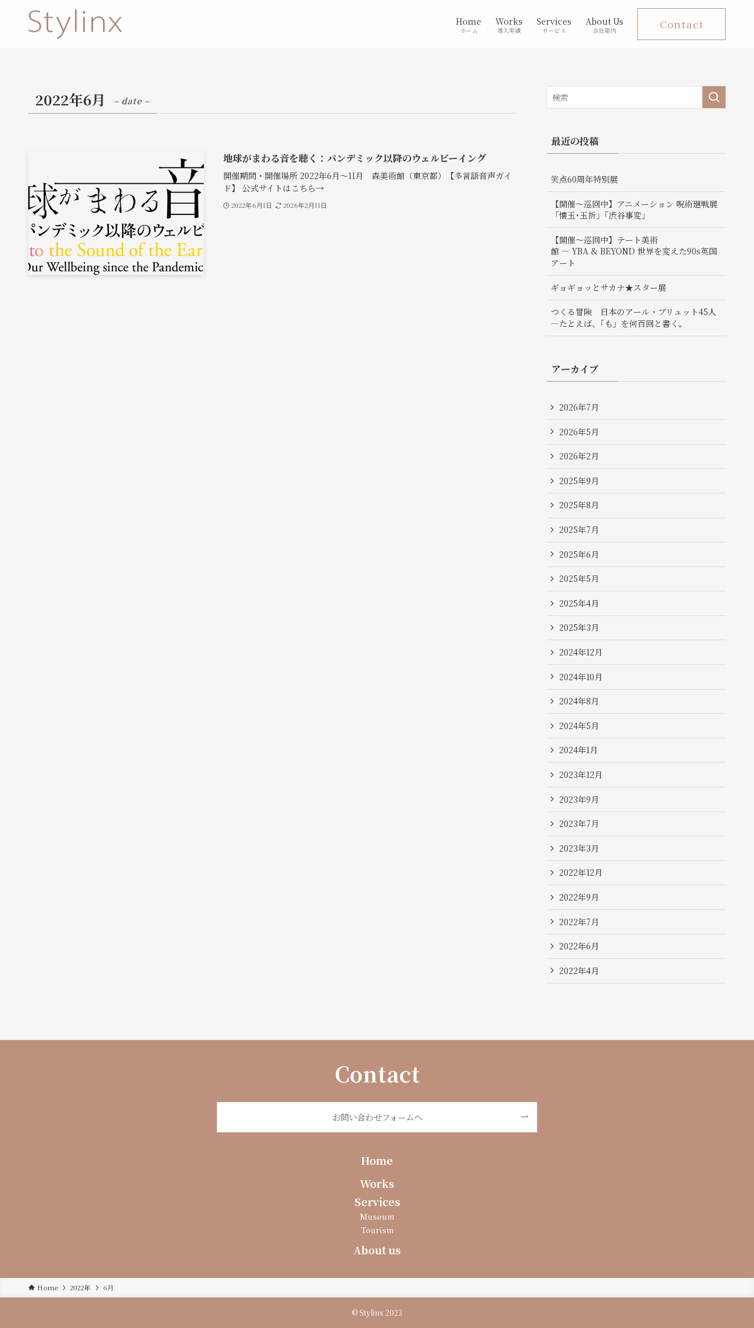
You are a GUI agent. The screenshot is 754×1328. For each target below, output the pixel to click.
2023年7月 (579, 823)
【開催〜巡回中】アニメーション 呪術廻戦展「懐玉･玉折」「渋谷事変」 (634, 209)
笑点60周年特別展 (584, 179)
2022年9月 (579, 897)
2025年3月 (579, 627)
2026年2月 (579, 456)
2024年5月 (579, 725)
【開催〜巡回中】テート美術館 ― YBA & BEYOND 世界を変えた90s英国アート (634, 251)
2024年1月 (578, 750)
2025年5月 (579, 578)
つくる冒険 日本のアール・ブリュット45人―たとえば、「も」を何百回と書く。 (633, 317)
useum (381, 1216)
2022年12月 (581, 872)
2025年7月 (579, 529)
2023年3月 (579, 848)
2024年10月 (581, 677)
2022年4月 (579, 970)
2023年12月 (581, 774)
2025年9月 (579, 480)
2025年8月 (579, 505)
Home (377, 1160)
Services (377, 1201)
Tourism (377, 1230)
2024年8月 (579, 701)
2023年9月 (579, 799)
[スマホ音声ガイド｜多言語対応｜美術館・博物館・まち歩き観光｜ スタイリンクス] (75, 24)
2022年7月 (579, 922)
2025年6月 (579, 554)
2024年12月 (581, 652)
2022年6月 (579, 946)
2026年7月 (579, 407)
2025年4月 (579, 603)
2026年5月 (579, 432)
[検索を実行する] (714, 97)
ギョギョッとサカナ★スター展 (608, 287)
